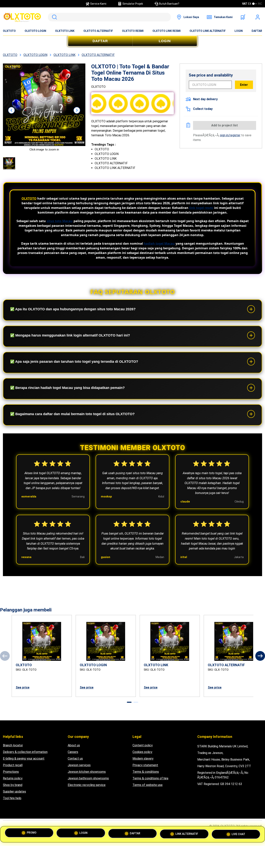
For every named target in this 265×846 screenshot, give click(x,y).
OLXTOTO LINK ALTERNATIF (208, 30)
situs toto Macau (60, 221)
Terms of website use (147, 785)
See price (22, 687)
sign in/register (230, 135)
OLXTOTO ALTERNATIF (98, 30)
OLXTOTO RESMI (133, 30)
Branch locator (13, 745)
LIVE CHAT (238, 832)
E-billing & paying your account (23, 758)
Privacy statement (145, 765)
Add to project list (224, 125)
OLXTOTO (9, 30)
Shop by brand (12, 785)
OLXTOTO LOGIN (35, 30)
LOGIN (239, 30)
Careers (73, 752)
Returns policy (13, 778)
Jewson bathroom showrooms (88, 778)
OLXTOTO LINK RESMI (166, 30)
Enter (244, 85)
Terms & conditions (145, 772)
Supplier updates (14, 791)
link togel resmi (201, 208)
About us (74, 745)
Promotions (11, 772)
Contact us (75, 758)
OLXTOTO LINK (64, 30)
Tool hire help (12, 798)
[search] (109, 17)
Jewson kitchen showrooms (87, 772)
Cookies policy (142, 752)
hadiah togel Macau (159, 243)
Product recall (13, 765)
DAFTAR (257, 30)
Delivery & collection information (25, 752)
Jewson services (79, 765)
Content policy (142, 745)
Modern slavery (142, 758)
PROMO (31, 834)
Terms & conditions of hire (150, 778)
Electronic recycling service (87, 785)
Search (54, 17)
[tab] (129, 702)
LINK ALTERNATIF (186, 833)
